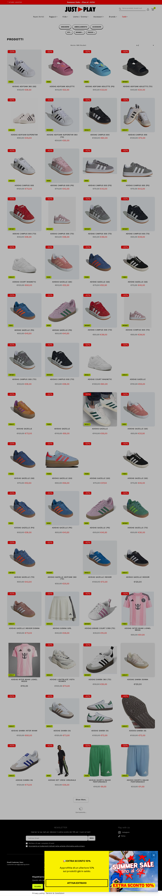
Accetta (37, 886)
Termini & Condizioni (55, 893)
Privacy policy (38, 893)
